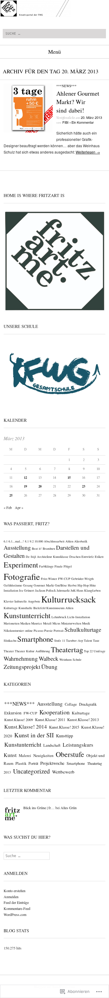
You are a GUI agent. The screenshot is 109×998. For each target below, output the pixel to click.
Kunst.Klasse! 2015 (64, 727)
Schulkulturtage (82, 629)
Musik (86, 623)
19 (25, 486)
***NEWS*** (66, 86)
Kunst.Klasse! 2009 (18, 719)
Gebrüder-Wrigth (82, 579)
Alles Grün (69, 807)
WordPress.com (15, 914)
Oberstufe (70, 754)
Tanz (96, 640)
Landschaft (52, 745)
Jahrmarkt (63, 590)
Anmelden (11, 896)
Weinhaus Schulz (70, 659)
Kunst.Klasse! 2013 (83, 719)
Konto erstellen (14, 890)
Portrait (59, 630)
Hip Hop (83, 585)
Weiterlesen (88, 151)
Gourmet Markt (44, 585)
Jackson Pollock (45, 590)
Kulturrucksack (68, 599)
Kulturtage (11, 608)
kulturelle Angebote (27, 601)
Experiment (21, 565)
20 (39, 486)
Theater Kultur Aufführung (32, 651)
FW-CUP (64, 579)
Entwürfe (87, 557)
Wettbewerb (63, 772)
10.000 (39, 541)
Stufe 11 (59, 640)
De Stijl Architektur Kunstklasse (47, 557)
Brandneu (49, 548)
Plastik (20, 763)
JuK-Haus (77, 590)
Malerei (25, 755)
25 (10, 495)
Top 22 (88, 651)
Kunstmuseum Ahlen (59, 608)
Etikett (99, 557)
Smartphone (35, 639)
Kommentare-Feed (17, 908)
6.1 (6, 541)
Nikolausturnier (14, 630)
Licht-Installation (78, 617)
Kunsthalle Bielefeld (31, 608)
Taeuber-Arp (74, 640)
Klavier (9, 601)
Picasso (38, 630)
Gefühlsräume (13, 585)
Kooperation (54, 712)
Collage (71, 704)
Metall (47, 623)
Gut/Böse (61, 585)
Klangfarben (92, 590)
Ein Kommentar (82, 122)
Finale (58, 566)
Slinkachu (10, 640)
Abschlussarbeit (54, 541)
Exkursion (12, 713)
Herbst (72, 585)
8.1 (27, 541)
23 (83, 486)
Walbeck (48, 658)
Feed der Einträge (16, 902)
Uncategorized (31, 771)
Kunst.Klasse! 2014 (25, 726)
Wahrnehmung (21, 658)
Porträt (33, 763)
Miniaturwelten (71, 623)
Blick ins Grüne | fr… (38, 807)
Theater (9, 651)
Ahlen (69, 541)
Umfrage (99, 651)
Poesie (48, 630)
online (29, 630)
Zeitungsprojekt (22, 666)
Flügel (68, 566)
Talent (88, 640)
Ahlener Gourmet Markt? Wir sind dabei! (77, 101)
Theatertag (67, 649)
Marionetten (11, 623)
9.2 (32, 541)
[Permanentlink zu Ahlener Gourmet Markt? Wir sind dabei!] (28, 130)
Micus (56, 623)
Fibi (65, 122)
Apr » (19, 507)
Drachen (75, 557)
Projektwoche (52, 763)
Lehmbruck (58, 617)
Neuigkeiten (43, 755)
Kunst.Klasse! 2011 (50, 719)
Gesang (28, 585)
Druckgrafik (88, 704)
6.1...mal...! (16, 541)
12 (25, 477)
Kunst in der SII (34, 735)
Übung (49, 666)
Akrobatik (80, 541)
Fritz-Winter (49, 579)
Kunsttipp (64, 736)
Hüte (93, 585)
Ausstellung (17, 547)
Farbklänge (46, 566)
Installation (11, 590)
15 (69, 477)
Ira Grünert (26, 590)
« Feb (8, 507)
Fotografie (22, 576)
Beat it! (37, 548)
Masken (25, 623)
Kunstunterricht (27, 615)
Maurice (36, 623)
